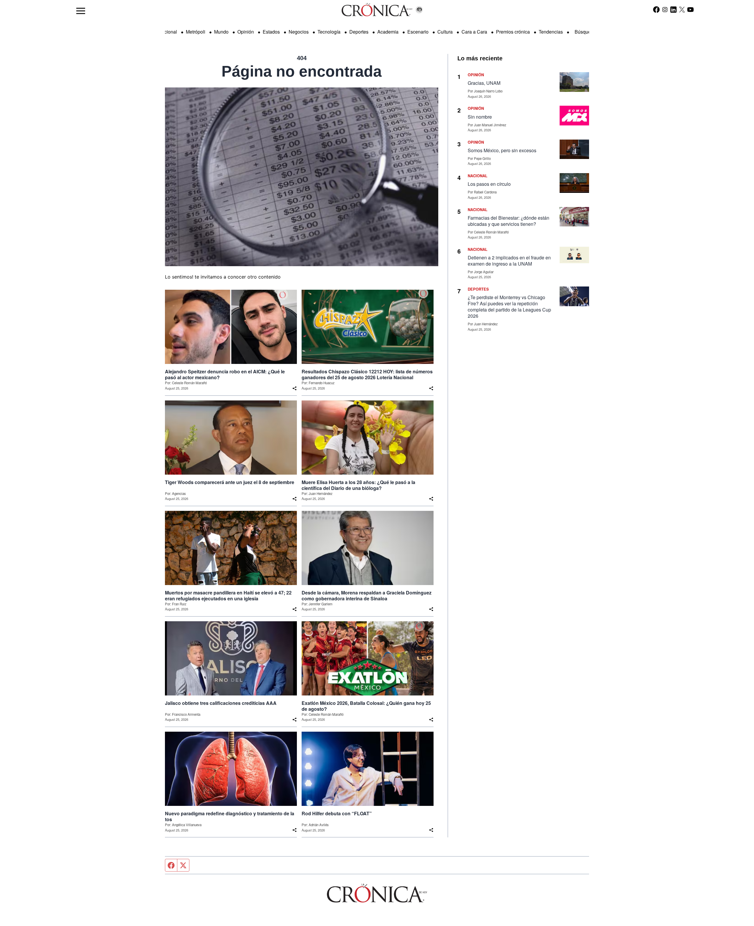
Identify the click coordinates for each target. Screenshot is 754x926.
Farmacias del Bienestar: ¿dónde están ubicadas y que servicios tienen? (508, 220)
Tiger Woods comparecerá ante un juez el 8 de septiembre (229, 482)
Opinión (245, 31)
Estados (271, 31)
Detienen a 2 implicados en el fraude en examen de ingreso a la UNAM (509, 260)
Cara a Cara (474, 31)
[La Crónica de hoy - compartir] (294, 388)
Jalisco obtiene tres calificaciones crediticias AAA (221, 703)
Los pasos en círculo (489, 183)
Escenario (418, 31)
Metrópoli (195, 31)
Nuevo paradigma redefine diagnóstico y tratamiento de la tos (229, 816)
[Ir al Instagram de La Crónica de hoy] (665, 9)
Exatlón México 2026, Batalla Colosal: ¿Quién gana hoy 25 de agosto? (366, 706)
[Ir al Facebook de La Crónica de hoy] (656, 9)
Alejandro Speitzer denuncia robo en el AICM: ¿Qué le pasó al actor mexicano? (225, 374)
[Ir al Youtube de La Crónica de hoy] (690, 9)
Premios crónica (513, 31)
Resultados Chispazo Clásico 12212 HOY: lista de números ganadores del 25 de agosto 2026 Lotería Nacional (367, 374)
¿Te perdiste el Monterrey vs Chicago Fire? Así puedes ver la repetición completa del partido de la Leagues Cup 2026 (509, 306)
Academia (388, 31)
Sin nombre (480, 116)
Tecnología (329, 31)
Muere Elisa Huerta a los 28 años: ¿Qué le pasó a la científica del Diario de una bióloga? (358, 485)
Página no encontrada (301, 71)
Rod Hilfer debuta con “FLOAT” (337, 813)
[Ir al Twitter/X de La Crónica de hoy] (682, 9)
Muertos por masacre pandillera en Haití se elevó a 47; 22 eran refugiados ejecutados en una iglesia (228, 596)
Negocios (299, 31)
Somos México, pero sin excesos (502, 150)
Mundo (221, 31)
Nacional (167, 31)
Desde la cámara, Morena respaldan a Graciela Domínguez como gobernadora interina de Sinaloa (366, 596)
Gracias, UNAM (484, 82)
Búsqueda (585, 31)
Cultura (445, 31)
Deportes (358, 31)
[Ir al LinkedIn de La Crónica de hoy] (673, 9)
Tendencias (551, 31)
